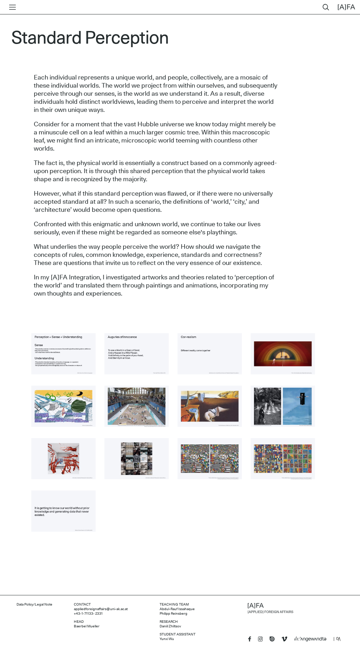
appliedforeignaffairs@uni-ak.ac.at (101, 609)
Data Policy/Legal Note (34, 604)
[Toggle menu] (11, 7)
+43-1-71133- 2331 (88, 613)
